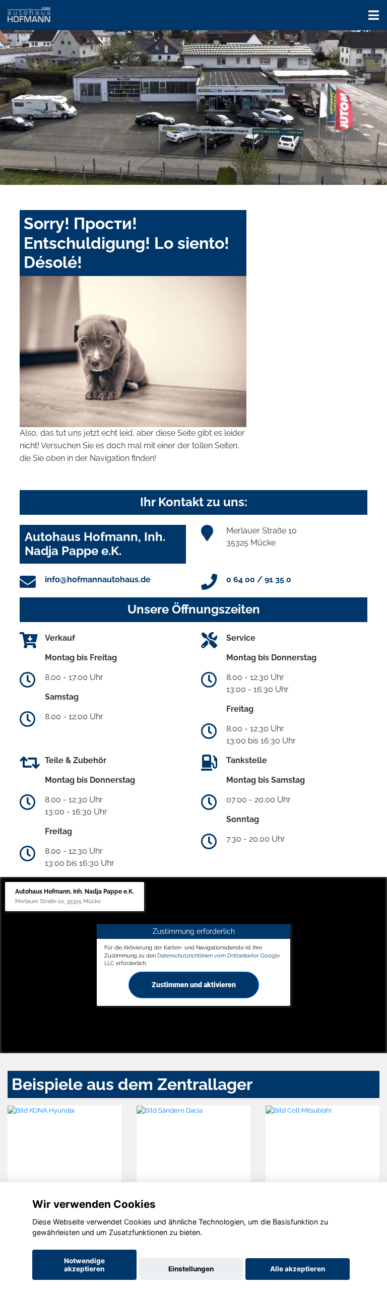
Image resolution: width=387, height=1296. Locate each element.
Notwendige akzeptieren (84, 1265)
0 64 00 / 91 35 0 (258, 579)
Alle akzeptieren (297, 1269)
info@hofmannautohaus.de (98, 579)
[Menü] (373, 15)
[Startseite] (29, 14)
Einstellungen (191, 1269)
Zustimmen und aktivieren (194, 985)
